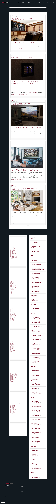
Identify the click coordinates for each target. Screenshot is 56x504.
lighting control (11, 343)
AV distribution (11, 259)
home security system (12, 319)
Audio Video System (12, 249)
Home (19, 2)
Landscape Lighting (12, 335)
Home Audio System (33, 309)
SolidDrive (11, 417)
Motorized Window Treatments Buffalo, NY (36, 393)
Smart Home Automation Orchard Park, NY (36, 429)
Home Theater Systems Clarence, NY (36, 362)
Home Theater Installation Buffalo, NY (21, 104)
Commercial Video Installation (13, 274)
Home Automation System (13, 305)
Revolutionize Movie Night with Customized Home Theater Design (22, 57)
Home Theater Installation (24, 48)
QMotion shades (12, 386)
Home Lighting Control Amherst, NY (36, 331)
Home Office (11, 316)
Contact (53, 2)
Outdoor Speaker (12, 379)
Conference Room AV (12, 277)
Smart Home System (12, 407)
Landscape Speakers (12, 337)
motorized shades (12, 355)
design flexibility (12, 288)
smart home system (12, 408)
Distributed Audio (12, 289)
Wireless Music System (33, 476)
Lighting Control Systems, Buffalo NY (36, 375)
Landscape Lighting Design (34, 242)
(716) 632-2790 (7, 486)
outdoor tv (11, 382)
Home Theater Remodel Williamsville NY (36, 358)
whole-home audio (12, 431)
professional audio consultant (13, 383)
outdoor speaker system (12, 380)
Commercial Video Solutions (13, 275)
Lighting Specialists (12, 347)
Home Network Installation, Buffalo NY (36, 339)
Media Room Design (12, 350)
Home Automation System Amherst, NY (36, 321)
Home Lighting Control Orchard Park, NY (36, 335)
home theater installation (13, 324)
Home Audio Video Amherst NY (35, 314)
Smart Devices (11, 397)
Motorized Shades (12, 354)
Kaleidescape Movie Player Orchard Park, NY (36, 367)
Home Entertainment (15, 48)
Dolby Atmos (11, 290)
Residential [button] (29, 2)
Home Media (11, 310)
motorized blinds (12, 353)
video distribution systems (13, 428)
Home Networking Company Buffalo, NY (36, 344)
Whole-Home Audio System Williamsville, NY (37, 468)
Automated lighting (12, 254)
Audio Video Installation (12, 248)
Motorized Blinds (12, 352)
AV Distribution (11, 258)
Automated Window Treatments (13, 257)
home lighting (11, 308)
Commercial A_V (12, 273)
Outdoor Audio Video (12, 369)
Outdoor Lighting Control (13, 377)
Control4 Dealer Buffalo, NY (35, 290)
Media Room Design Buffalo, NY (35, 383)
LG (10, 340)
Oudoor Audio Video (12, 366)
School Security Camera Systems (34, 420)
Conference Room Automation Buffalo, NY (36, 282)
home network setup (12, 314)
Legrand (11, 339)
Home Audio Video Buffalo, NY (18, 189)
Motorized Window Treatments (34, 392)
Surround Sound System (33, 454)
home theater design (12, 323)
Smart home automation (13, 402)
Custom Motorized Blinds (13, 286)
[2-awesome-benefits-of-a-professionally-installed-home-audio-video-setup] (27, 200)
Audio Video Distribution (12, 245)
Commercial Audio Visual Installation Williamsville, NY (38, 269)
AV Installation (11, 260)
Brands (34, 2)
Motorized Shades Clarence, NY (35, 389)
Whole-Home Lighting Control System (35, 469)
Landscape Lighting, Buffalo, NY (35, 370)
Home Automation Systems (13, 306)
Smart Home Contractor (33, 433)
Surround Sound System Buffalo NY (35, 455)
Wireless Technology (12, 434)
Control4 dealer (12, 282)
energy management (12, 292)
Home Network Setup (12, 313)
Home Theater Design (13, 58)
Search (46, 7)
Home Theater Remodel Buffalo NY (35, 357)
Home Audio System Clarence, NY (35, 312)
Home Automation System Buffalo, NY (36, 322)
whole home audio (12, 429)
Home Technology (12, 320)
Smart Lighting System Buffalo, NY (35, 450)
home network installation (13, 312)
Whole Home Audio (33, 459)
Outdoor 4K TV (32, 397)
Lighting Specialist (12, 346)
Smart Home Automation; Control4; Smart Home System (16, 403)
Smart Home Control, (33, 436)
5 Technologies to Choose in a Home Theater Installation (21, 103)
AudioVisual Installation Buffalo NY (35, 251)
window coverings (12, 432)
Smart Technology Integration (21, 94)
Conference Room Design (33, 283)
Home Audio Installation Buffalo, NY (36, 308)
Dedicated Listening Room (13, 287)
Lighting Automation (12, 342)
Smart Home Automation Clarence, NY (36, 428)
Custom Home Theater (33, 292)
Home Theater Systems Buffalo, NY (20, 19)
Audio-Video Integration (12, 252)
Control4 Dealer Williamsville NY (35, 291)
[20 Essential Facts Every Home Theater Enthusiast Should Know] (27, 30)
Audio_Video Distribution (13, 253)
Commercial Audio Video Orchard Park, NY (36, 264)
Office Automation (34, 243)
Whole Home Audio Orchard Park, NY (36, 460)
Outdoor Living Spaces (12, 378)
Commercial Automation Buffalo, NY (36, 273)
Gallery (39, 2)
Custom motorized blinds (13, 285)
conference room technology (13, 280)
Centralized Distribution (33, 252)
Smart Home (11, 398)
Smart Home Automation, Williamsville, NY (36, 432)
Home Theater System (34, 259)
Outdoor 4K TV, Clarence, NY (35, 398)
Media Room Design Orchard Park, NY (36, 384)
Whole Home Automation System (34, 464)
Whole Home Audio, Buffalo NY (35, 463)
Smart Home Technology (13, 409)
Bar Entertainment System (13, 261)
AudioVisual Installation (33, 250)
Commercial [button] (23, 2)
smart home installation (12, 405)
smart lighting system (12, 413)
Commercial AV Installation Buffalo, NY (36, 277)
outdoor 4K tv (11, 367)
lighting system (11, 348)
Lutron (11, 349)
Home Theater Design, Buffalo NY (35, 349)
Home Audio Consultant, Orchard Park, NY (36, 305)
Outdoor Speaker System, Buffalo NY (36, 411)
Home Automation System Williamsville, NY (36, 326)
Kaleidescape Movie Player (33, 366)
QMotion (11, 385)
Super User (12, 15)
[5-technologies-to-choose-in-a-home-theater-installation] (27, 115)
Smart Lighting (11, 410)
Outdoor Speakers (12, 381)
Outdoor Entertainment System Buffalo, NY (36, 405)
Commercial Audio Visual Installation (35, 265)
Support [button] (48, 2)
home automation (12, 304)
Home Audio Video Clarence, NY (35, 317)
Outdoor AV (11, 370)
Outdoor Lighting (12, 376)
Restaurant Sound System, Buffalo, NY (36, 419)
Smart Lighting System (12, 412)
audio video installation (12, 247)
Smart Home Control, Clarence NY (35, 437)
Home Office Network (12, 317)
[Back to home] (5, 2)
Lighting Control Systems (33, 374)
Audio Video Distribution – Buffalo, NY (36, 246)
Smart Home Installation (12, 406)
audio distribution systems (13, 244)
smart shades (11, 415)
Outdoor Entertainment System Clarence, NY (36, 406)
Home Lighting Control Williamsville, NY (36, 336)
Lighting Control (12, 344)
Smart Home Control (12, 404)
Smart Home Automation (13, 400)
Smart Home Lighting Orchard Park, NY (36, 445)
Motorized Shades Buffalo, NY (35, 388)
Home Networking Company (13, 315)
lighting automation (12, 341)
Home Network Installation (35, 256)
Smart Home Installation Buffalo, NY (36, 441)
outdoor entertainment (12, 372)
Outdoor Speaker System (34, 473)
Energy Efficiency (12, 291)
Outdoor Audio (11, 368)
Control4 (11, 281)
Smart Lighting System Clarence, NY (36, 451)
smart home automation (12, 401)
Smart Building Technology (34, 423)
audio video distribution (12, 246)
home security (11, 318)
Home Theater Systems (13, 19)
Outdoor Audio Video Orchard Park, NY (36, 402)
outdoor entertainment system (13, 374)
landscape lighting (12, 336)
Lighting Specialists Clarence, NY (35, 379)
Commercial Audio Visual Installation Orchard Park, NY (38, 268)
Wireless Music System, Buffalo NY (35, 477)
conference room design (13, 279)
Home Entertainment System (34, 327)
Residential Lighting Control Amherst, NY (36, 414)
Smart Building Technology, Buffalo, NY (36, 424)
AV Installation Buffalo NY (34, 237)
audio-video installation (12, 250)
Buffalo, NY (32, 238)
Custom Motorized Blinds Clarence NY (36, 296)
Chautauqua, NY (32, 255)
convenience (11, 284)
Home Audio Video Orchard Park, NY (36, 318)
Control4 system (12, 283)
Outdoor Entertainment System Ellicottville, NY (37, 407)
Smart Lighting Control (12, 411)
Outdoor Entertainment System (13, 373)
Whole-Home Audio (12, 430)
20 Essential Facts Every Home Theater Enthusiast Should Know (22, 18)
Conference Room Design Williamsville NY (36, 287)
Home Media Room (12, 311)
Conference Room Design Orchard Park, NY (36, 286)
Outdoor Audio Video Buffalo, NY (35, 401)
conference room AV (12, 278)
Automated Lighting (12, 255)
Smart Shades (11, 414)
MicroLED (11, 351)
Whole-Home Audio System (34, 467)
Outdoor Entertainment (12, 371)
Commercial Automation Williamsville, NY (36, 274)
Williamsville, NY (32, 472)
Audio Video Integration (33, 247)
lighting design (11, 345)
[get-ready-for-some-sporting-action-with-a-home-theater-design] (27, 157)
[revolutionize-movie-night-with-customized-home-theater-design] (27, 69)
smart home (11, 399)
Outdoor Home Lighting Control (13, 375)
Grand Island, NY (32, 299)
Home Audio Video (13, 189)
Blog (43, 2)
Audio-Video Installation (12, 251)
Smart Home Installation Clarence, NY (36, 442)
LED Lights (11, 338)
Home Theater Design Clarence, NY (20, 58)
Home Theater (19, 48)
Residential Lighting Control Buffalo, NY (36, 415)
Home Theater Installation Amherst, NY (36, 352)
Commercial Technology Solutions (34, 278)
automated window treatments (13, 256)
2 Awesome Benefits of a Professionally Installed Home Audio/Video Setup (24, 188)
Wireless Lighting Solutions (13, 433)
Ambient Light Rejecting (12, 243)
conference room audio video (13, 276)
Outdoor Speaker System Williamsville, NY (36, 410)
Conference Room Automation (34, 281)
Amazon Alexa (11, 242)
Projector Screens (12, 384)
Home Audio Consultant (33, 304)
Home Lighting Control (12, 309)
